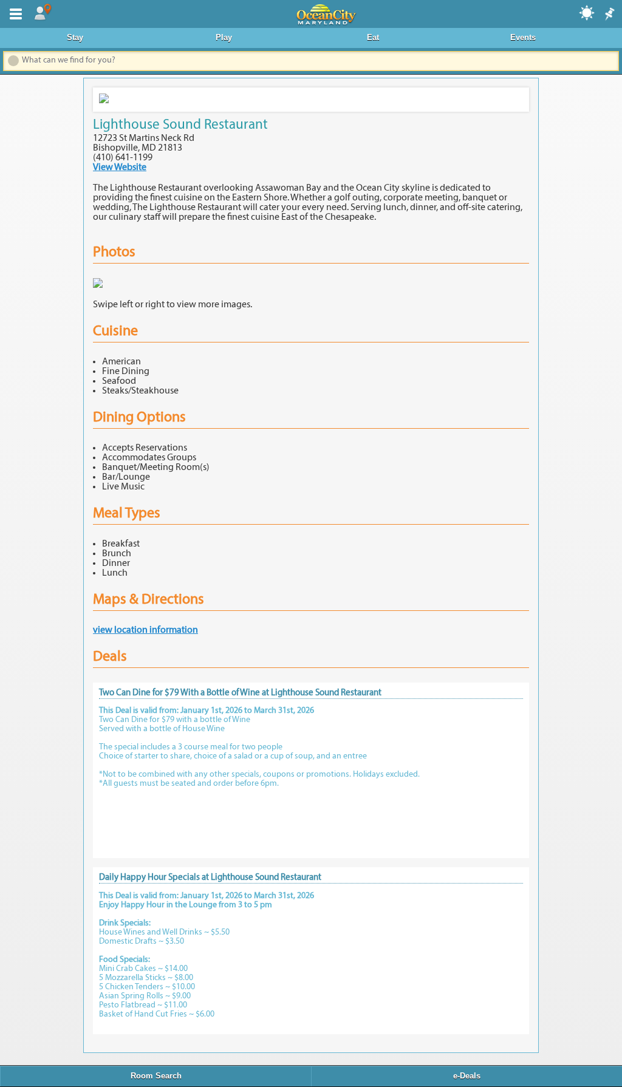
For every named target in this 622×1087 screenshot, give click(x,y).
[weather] (587, 12)
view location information (145, 630)
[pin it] (608, 14)
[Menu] (13, 12)
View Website (119, 167)
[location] (42, 12)
